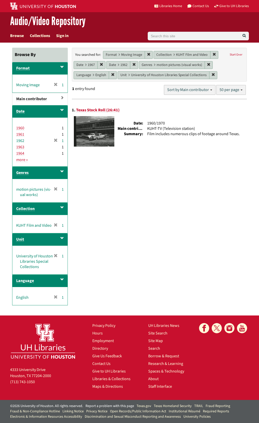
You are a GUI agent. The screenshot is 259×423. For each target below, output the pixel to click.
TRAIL (198, 406)
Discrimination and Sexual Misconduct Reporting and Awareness (133, 416)
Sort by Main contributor (188, 90)
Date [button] (20, 111)
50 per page (230, 90)
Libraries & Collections (111, 379)
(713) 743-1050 (22, 382)
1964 (20, 153)
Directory (100, 348)
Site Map (155, 341)
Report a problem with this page (109, 406)
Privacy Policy (103, 325)
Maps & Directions (107, 386)
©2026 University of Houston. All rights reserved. (46, 406)
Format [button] (23, 68)
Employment (103, 341)
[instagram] (229, 328)
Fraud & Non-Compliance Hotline (35, 411)
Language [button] (25, 281)
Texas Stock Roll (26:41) (98, 110)
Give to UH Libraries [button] (234, 6)
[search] (244, 36)
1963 (20, 147)
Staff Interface (160, 386)
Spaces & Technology (166, 371)
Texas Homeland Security (173, 406)
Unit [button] (20, 239)
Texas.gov (144, 406)
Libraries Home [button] (170, 6)
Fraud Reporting (218, 406)
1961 (20, 134)
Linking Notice (73, 411)
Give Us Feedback (107, 356)
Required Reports (216, 411)
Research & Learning (165, 363)
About (153, 379)
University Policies (197, 416)
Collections (40, 36)
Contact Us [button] (200, 6)
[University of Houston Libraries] (43, 341)
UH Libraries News (163, 325)
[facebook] (204, 328)
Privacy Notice (96, 411)
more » (22, 160)
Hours (97, 333)
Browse (17, 36)
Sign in (62, 36)
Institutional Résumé (184, 411)
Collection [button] (25, 208)
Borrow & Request (163, 356)
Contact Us (101, 363)
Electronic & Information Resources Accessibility (46, 416)
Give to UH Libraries (109, 371)
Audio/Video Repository (47, 21)
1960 (20, 128)
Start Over (236, 54)
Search (154, 348)
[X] (217, 328)
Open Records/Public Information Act (138, 411)
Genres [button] (22, 172)
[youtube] (242, 328)
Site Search (157, 333)
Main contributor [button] (31, 99)
